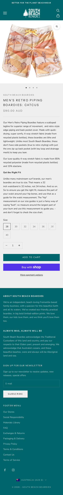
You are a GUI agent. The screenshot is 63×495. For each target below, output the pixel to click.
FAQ (5, 427)
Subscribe (15, 394)
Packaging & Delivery (13, 438)
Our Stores (8, 411)
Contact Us (8, 454)
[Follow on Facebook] (4, 470)
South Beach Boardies (18, 95)
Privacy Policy (10, 443)
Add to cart (31, 257)
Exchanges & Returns (14, 433)
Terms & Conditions (13, 449)
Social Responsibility (13, 417)
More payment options (31, 274)
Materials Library (11, 422)
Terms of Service (11, 460)
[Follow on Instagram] (13, 470)
